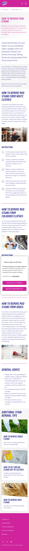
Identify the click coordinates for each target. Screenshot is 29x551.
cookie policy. (15, 276)
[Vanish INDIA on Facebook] (3, 541)
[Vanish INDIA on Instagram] (7, 541)
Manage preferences (14, 289)
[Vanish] (4, 3)
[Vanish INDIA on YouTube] (11, 541)
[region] (14, 275)
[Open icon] (22, 3)
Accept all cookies (14, 283)
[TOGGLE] (25, 3)
